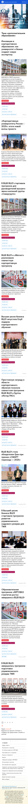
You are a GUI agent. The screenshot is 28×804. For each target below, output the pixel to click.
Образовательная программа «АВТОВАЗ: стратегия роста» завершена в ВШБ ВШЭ (12, 593)
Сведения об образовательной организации (12, 770)
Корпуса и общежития (7, 755)
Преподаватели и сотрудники (9, 752)
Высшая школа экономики (10, 2)
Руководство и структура (8, 747)
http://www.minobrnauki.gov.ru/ (9, 786)
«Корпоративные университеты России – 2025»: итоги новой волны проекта (12, 124)
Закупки (4, 757)
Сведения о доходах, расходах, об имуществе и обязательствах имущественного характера (13, 767)
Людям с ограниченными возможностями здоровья (12, 773)
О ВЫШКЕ (5, 743)
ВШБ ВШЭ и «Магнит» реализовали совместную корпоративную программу (12, 260)
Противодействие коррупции (9, 764)
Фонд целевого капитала (8, 762)
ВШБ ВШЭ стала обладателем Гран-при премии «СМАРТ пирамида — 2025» (12, 455)
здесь (22, 794)
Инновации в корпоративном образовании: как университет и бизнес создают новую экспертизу (12, 48)
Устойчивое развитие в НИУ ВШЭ (10, 750)
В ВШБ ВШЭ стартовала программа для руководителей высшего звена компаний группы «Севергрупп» (13, 188)
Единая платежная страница (8, 777)
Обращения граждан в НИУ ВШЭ (9, 759)
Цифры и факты (5, 745)
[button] (10, 741)
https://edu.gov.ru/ (6, 789)
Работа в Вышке (5, 779)
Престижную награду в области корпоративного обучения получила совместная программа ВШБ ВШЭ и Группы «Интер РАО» (12, 387)
